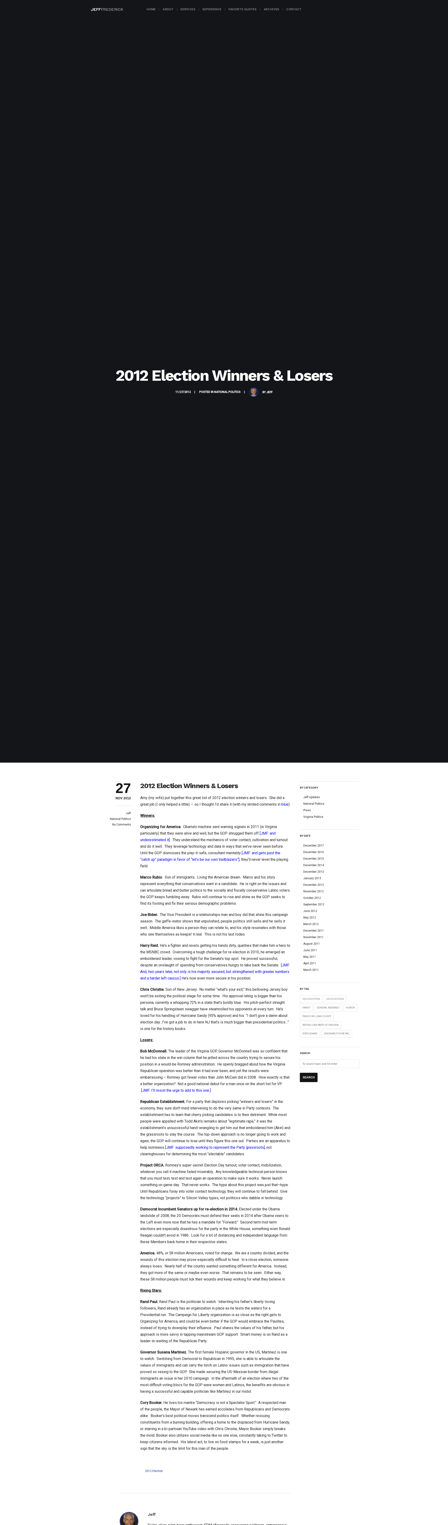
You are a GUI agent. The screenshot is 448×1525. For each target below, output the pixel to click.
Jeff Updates (311, 797)
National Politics (227, 392)
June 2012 (310, 911)
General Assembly (328, 1007)
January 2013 (312, 878)
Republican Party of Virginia (320, 1025)
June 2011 (310, 950)
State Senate (310, 1033)
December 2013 (313, 871)
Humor (350, 1007)
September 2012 (313, 904)
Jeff (269, 392)
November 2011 (313, 937)
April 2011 (309, 963)
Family (306, 1007)
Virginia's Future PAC (337, 1033)
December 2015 (313, 858)
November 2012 (313, 891)
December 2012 (313, 884)
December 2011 (313, 930)
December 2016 (313, 852)
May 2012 (309, 917)
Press (307, 810)
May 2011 (309, 956)
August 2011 (311, 943)
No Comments (121, 824)
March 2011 (311, 970)
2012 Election (154, 1471)
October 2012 (312, 898)
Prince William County (316, 1016)
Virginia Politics (313, 816)
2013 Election (335, 999)
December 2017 (313, 845)
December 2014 (313, 865)
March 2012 (311, 924)
